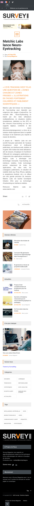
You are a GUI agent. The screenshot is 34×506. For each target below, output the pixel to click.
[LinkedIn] (22, 196)
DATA (24, 411)
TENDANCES (7, 383)
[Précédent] (2, 8)
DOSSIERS (5, 355)
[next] (7, 504)
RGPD (20, 415)
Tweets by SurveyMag (9, 366)
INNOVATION (7, 423)
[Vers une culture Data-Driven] (18, 339)
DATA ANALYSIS (22, 387)
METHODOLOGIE (23, 383)
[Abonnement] (17, 219)
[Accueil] (16, 20)
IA (14, 258)
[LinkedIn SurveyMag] (16, 464)
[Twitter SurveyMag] (13, 464)
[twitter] (12, 2)
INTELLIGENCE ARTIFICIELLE (12, 411)
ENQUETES (24, 419)
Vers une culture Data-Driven (11, 353)
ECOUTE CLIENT (8, 391)
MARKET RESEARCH (10, 415)
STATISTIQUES (8, 387)
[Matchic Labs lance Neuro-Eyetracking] (17, 70)
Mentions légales (24, 495)
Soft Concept (16, 495)
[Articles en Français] (6, 2)
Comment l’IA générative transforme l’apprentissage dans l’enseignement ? (22, 254)
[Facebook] (26, 196)
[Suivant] (6, 8)
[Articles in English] (1, 2)
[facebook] (9, 2)
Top (28, 490)
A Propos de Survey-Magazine (13, 500)
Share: (5, 196)
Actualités (12, 54)
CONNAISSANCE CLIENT (11, 419)
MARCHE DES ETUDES (22, 392)
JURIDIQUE (17, 269)
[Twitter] (29, 196)
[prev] (7, 5)
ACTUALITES (17, 292)
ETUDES (16, 244)
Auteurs (25, 500)
